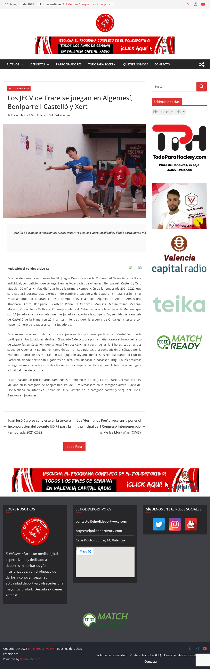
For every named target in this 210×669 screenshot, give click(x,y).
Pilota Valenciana (19, 88)
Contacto (162, 64)
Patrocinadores (69, 64)
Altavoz (13, 64)
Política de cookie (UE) (145, 655)
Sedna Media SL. (31, 659)
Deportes (37, 64)
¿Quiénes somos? (135, 64)
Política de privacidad (111, 655)
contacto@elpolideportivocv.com (101, 521)
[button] (21, 64)
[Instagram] (174, 524)
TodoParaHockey (101, 64)
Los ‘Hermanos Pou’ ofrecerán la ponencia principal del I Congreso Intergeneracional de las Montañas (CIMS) (109, 426)
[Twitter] (158, 524)
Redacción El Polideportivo (55, 115)
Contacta (150, 661)
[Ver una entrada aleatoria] (202, 64)
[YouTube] (190, 524)
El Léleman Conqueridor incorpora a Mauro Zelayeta (86, 6)
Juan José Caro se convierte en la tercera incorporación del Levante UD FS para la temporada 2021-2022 (39, 426)
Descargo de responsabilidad (184, 655)
